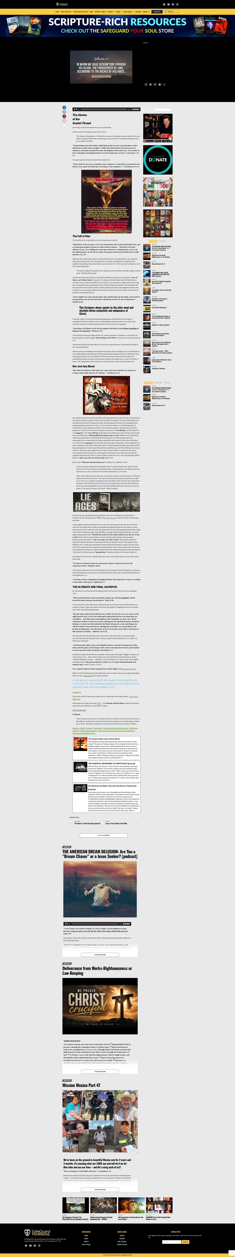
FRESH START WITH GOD (80, 12)
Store (91, 12)
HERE (99, 703)
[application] (106, 109)
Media (118, 12)
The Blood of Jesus (129, 669)
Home (57, 12)
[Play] (75, 109)
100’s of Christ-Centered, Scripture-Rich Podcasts (116, 730)
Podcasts (89, 728)
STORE (82, 728)
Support (75, 728)
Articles (110, 12)
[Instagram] (177, 4)
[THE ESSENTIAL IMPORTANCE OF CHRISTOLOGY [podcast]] (106, 771)
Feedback (138, 12)
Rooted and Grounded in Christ (84, 733)
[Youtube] (168, 4)
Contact (145, 12)
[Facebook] (164, 4)
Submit (185, 1242)
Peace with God (65, 12)
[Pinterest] (172, 4)
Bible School (128, 12)
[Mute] (133, 109)
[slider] (137, 109)
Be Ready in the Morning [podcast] (115, 728)
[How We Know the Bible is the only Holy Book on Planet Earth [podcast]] (106, 798)
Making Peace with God (88, 730)
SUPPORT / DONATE (100, 12)
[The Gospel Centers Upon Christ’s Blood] (106, 748)
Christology (97, 728)
